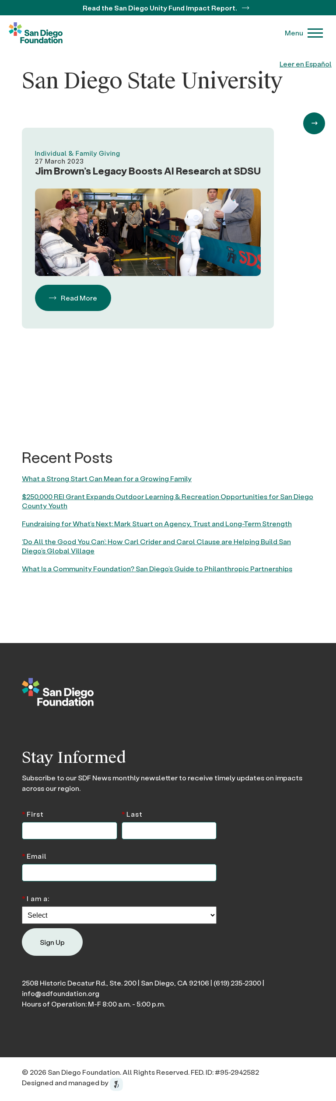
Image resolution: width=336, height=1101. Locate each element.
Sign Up (52, 942)
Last (132, 813)
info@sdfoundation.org (60, 993)
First (33, 813)
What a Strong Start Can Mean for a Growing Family (107, 478)
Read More (79, 297)
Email (34, 855)
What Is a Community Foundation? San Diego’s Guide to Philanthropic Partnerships (157, 568)
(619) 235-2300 (237, 982)
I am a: (35, 898)
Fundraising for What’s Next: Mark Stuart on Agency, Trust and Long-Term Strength (157, 523)
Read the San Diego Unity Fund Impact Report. (160, 7)
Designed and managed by (66, 1082)
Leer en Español (306, 63)
